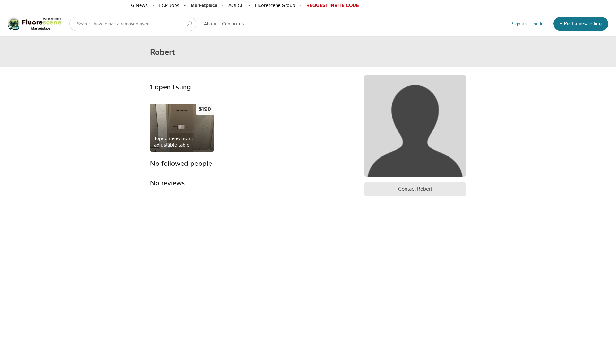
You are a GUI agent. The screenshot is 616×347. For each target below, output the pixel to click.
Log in (537, 24)
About (210, 24)
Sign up (519, 24)
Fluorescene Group (275, 5)
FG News (138, 5)
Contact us (233, 24)
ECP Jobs (169, 5)
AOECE (236, 5)
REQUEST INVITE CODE (332, 5)
